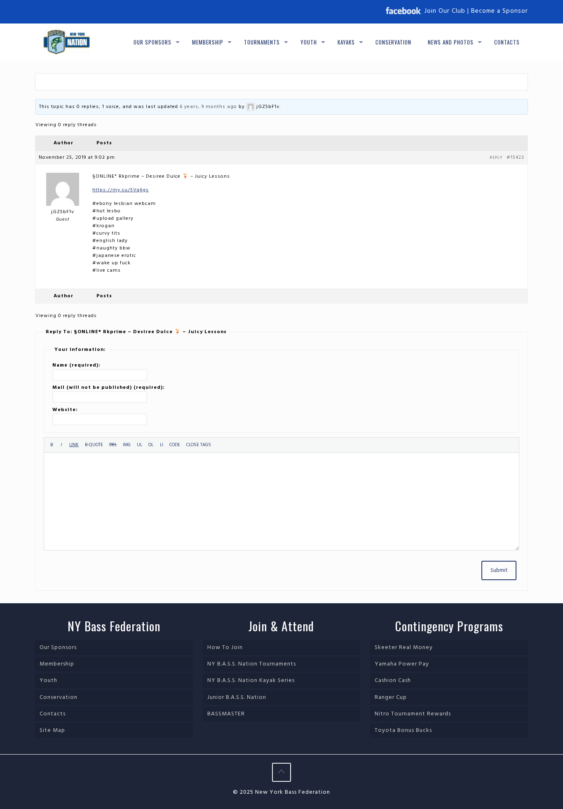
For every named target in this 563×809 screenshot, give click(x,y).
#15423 (515, 157)
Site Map (52, 730)
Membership (57, 664)
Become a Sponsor (499, 11)
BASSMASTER (226, 714)
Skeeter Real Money (404, 647)
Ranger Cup (391, 697)
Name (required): (76, 365)
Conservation (58, 697)
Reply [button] (496, 157)
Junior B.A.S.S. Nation (236, 697)
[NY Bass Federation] (66, 42)
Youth (48, 680)
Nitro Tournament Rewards (413, 714)
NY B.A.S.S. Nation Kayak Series (251, 680)
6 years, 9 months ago (208, 107)
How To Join (225, 647)
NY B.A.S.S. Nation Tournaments (251, 664)
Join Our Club (445, 11)
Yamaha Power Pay (402, 664)
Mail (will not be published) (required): (108, 387)
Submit (498, 570)
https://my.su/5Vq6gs (120, 190)
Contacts (53, 714)
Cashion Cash (393, 680)
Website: (65, 410)
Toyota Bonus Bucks (403, 730)
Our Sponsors (58, 647)
